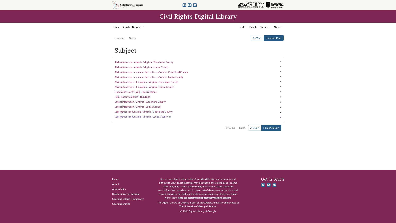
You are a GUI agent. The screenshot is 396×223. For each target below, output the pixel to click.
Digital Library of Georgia (126, 193)
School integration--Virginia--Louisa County (138, 106)
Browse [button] (136, 26)
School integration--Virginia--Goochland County (140, 101)
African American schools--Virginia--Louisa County (142, 67)
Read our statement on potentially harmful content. (204, 197)
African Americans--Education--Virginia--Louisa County (144, 86)
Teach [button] (241, 26)
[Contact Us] (195, 5)
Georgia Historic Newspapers (128, 198)
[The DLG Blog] (190, 5)
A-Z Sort (257, 37)
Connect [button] (264, 26)
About (115, 183)
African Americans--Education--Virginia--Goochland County (147, 81)
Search (126, 26)
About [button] (277, 26)
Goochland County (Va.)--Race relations (136, 91)
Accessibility (119, 188)
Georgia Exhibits (121, 203)
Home (116, 26)
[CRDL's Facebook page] (184, 5)
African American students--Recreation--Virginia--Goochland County (151, 71)
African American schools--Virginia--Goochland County (144, 62)
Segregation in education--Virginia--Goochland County (143, 111)
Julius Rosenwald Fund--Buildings (132, 96)
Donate (253, 26)
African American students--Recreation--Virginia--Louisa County (149, 76)
